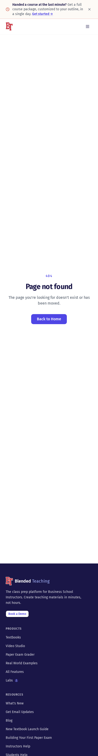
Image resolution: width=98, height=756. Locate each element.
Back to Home (49, 319)
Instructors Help (18, 746)
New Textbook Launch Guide (27, 729)
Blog (9, 720)
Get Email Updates (20, 712)
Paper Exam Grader (20, 655)
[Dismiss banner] (89, 9)
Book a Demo (17, 614)
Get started (42, 14)
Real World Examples (22, 663)
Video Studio (15, 646)
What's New (15, 703)
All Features (15, 672)
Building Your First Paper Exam (29, 738)
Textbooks (13, 637)
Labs (9, 680)
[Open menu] (87, 26)
